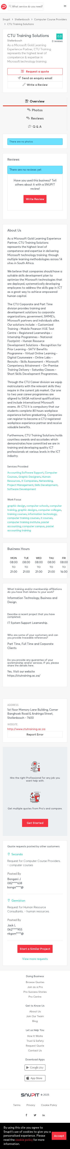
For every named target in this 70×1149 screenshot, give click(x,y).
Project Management (20, 485)
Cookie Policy (49, 1105)
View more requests (35, 959)
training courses (17, 514)
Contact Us (35, 1050)
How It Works (35, 1036)
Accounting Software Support (25, 472)
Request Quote (35, 1045)
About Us (35, 1011)
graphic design (16, 505)
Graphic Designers (29, 476)
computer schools (37, 505)
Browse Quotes (35, 982)
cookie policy (24, 1139)
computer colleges (49, 510)
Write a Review (37, 84)
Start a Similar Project (35, 949)
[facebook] (26, 1115)
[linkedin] (44, 1115)
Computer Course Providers (50, 19)
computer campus (33, 526)
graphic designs (27, 510)
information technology (42, 514)
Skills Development (46, 485)
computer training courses (23, 518)
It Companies (29, 480)
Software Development (21, 489)
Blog (35, 1021)
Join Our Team (35, 1016)
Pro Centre (35, 996)
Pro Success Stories (35, 991)
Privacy (31, 1105)
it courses (47, 518)
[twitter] (35, 1115)
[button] (65, 6)
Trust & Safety (35, 1040)
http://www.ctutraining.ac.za (26, 729)
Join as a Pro (35, 987)
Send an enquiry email (37, 78)
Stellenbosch (22, 19)
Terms (16, 1105)
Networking (46, 480)
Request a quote (37, 71)
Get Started (35, 823)
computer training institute (23, 522)
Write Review (35, 199)
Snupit (6, 19)
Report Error (35, 734)
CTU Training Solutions (20, 24)
